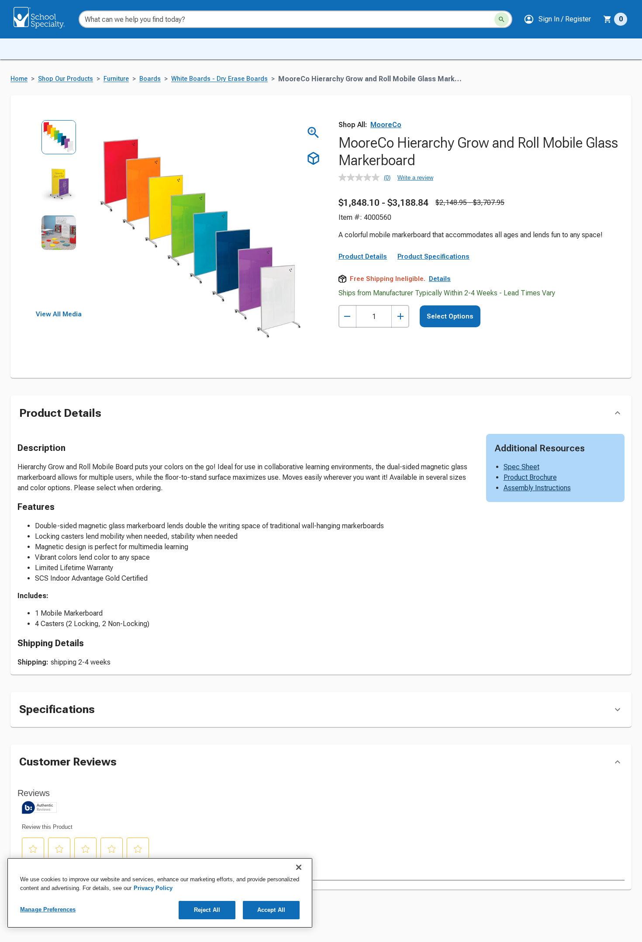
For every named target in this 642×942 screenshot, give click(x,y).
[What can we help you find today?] (501, 19)
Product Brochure (530, 477)
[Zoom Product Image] (313, 132)
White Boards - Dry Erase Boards (219, 79)
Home (19, 79)
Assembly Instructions (537, 488)
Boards (150, 79)
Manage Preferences (48, 909)
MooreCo (385, 125)
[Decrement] (347, 316)
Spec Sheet (521, 467)
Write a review (415, 177)
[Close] (298, 867)
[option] (59, 143)
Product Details (362, 256)
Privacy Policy (153, 888)
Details (440, 279)
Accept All (271, 910)
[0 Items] (607, 19)
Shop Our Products (65, 79)
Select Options (450, 316)
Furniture (116, 79)
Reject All (207, 910)
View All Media (59, 314)
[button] (557, 19)
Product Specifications (433, 256)
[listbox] (59, 215)
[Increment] (400, 316)
